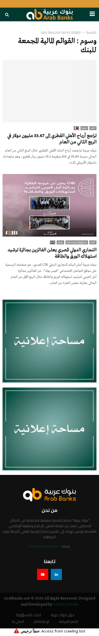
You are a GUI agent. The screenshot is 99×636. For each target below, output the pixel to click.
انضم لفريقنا (68, 622)
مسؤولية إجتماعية (77, 242)
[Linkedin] (56, 574)
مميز (84, 128)
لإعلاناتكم (41, 622)
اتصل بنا (18, 622)
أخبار (93, 128)
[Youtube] (42, 574)
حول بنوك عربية (62, 615)
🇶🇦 (76, 128)
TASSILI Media (65, 604)
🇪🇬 (52, 242)
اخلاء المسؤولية (28, 615)
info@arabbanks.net (44, 546)
